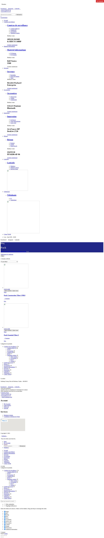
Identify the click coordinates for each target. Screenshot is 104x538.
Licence (12, 361)
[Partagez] (3, 535)
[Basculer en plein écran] (4, 535)
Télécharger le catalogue (7, 254)
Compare (7, 298)
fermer (6, 533)
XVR (8, 349)
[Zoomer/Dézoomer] (6, 535)
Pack (5, 292)
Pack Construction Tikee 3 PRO (14, 295)
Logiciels (11, 163)
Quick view (15, 290)
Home (2, 251)
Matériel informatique (16, 50)
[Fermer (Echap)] (1, 535)
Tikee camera (13, 357)
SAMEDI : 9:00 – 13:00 (14, 2)
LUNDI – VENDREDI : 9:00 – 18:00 (18, 6)
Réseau (10, 140)
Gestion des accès (8, 362)
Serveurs (11, 72)
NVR (8, 354)
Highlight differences (11, 506)
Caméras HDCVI (11, 348)
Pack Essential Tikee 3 (11, 335)
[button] (12, 45)
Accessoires (12, 93)
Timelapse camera (21, 251)
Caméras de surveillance (17, 25)
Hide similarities (10, 504)
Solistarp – (4, 436)
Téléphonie (11, 195)
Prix (5, 301)
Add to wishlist (8, 290)
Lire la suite (7, 289)
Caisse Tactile (7, 374)
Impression (11, 116)
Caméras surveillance (9, 452)
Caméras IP (10, 352)
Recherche (19, 14)
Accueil (6, 450)
